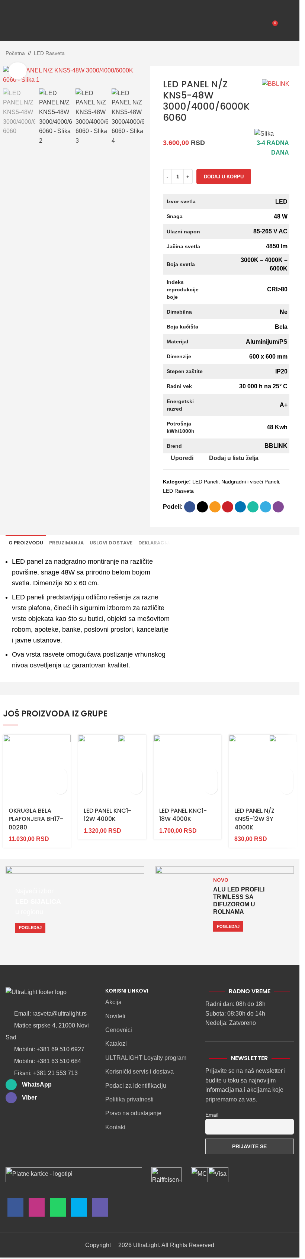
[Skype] (79, 1209)
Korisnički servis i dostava (139, 1071)
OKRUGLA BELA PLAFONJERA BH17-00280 (36, 819)
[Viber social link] (278, 506)
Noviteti (115, 1016)
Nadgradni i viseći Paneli (250, 482)
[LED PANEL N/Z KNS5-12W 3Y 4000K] (263, 769)
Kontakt (115, 1127)
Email (211, 1115)
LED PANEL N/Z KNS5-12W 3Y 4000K (254, 819)
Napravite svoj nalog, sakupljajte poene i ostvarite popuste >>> (186, 4)
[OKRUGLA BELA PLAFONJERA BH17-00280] (37, 769)
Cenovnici (118, 1030)
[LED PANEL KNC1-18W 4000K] (188, 769)
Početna (15, 53)
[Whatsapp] (58, 1209)
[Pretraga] (29, 26)
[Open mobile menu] (12, 26)
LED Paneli (205, 482)
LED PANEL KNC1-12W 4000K (107, 814)
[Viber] (100, 1209)
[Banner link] (75, 904)
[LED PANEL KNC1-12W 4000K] (112, 769)
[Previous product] (271, 53)
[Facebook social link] (189, 506)
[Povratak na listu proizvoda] (280, 53)
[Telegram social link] (265, 506)
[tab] (26, 543)
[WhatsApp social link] (253, 506)
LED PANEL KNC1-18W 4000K (183, 814)
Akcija (113, 1002)
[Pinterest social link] (227, 506)
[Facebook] (15, 1209)
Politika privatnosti (129, 1099)
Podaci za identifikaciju (135, 1085)
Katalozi (116, 1043)
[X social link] (202, 506)
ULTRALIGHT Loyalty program (145, 1058)
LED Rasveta (49, 53)
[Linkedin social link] (240, 506)
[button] (60, 774)
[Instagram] (36, 1209)
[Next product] (289, 53)
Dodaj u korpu (224, 176)
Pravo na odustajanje (133, 1113)
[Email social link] (215, 506)
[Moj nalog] (287, 26)
